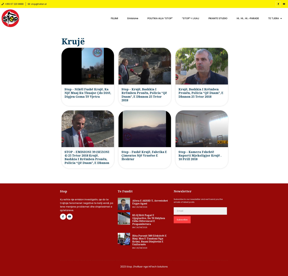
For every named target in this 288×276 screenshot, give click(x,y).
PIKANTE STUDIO (217, 18)
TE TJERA (273, 18)
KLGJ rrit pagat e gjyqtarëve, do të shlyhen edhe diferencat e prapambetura (148, 220)
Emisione (132, 18)
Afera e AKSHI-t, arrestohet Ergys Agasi (150, 202)
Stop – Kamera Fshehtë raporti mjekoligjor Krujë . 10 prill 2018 (199, 155)
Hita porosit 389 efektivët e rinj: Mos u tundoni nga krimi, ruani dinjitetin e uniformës (149, 240)
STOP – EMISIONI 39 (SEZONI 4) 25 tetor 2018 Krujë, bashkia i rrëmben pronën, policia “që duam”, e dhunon (86, 157)
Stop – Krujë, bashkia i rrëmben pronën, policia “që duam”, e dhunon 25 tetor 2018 (144, 94)
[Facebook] (278, 3)
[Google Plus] (70, 217)
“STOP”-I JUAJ (190, 18)
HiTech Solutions (158, 266)
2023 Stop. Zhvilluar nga (134, 266)
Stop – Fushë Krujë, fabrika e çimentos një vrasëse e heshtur (144, 155)
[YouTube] (283, 4)
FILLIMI (114, 18)
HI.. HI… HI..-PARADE (248, 18)
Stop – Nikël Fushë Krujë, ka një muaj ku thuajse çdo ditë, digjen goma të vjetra (87, 93)
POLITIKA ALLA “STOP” (160, 18)
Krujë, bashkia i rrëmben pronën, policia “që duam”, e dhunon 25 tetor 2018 (200, 93)
